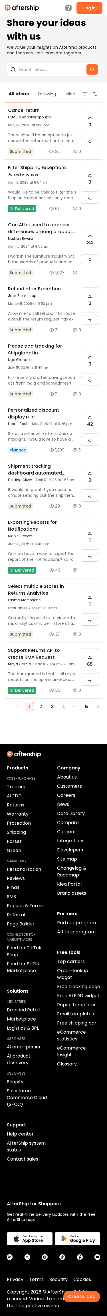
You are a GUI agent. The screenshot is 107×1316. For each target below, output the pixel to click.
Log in (89, 8)
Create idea (82, 1296)
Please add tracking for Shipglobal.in (35, 349)
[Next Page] (97, 706)
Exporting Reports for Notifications (32, 525)
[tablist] (53, 93)
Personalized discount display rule (33, 413)
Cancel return (24, 110)
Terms (36, 1279)
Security (58, 1279)
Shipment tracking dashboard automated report (35, 473)
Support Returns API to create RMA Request (34, 653)
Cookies (82, 1279)
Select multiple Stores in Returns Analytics (36, 589)
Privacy (15, 1279)
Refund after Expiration (34, 289)
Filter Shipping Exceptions (37, 167)
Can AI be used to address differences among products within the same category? (41, 231)
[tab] (19, 93)
